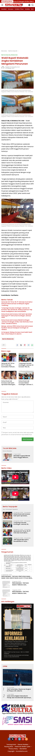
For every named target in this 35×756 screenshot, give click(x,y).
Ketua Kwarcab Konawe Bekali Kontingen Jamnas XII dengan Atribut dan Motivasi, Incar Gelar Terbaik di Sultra (17, 321)
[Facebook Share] (17, 345)
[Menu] (2, 5)
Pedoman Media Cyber (22, 746)
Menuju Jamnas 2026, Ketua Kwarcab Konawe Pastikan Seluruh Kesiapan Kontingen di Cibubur (17, 327)
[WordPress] (19, 739)
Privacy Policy (13, 749)
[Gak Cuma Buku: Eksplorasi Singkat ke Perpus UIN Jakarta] (17, 677)
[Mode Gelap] (29, 5)
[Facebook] (9, 739)
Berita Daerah (6, 55)
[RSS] (26, 739)
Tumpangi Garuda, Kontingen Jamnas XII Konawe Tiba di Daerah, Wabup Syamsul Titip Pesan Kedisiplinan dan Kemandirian (16, 309)
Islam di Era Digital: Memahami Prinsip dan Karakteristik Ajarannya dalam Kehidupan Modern (19, 696)
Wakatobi (14, 55)
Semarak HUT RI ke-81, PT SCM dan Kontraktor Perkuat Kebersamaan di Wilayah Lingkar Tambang (17, 303)
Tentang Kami (11, 744)
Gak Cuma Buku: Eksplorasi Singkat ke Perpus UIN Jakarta (19, 690)
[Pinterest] (16, 739)
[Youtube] (22, 739)
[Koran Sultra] (13, 5)
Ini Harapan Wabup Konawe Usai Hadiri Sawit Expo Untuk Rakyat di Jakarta (16, 333)
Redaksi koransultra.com (12, 67)
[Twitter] (12, 739)
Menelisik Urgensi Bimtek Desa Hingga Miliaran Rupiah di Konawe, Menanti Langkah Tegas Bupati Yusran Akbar (23, 456)
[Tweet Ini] (21, 345)
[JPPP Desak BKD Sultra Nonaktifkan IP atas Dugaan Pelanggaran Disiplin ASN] (7, 540)
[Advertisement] (17, 29)
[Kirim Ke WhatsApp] (32, 345)
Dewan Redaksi (23, 744)
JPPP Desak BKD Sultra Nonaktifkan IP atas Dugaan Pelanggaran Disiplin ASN (21, 540)
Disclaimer (23, 749)
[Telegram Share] (28, 345)
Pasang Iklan (8, 746)
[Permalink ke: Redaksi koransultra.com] (2, 68)
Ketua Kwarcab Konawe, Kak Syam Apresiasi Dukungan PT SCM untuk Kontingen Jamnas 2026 (16, 315)
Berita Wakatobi (8, 339)
